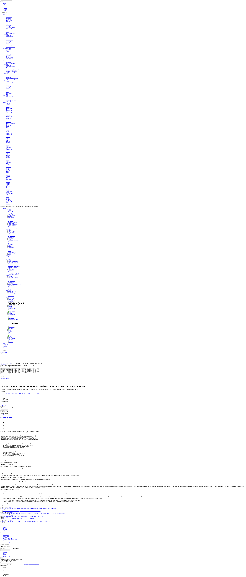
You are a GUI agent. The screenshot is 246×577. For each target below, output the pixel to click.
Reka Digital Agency (5, 556)
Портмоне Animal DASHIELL (27, 518)
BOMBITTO (8, 118)
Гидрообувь (8, 26)
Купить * (2, 406)
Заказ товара (6, 535)
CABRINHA (8, 105)
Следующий (9, 417)
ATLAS (7, 164)
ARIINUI (8, 170)
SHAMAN (8, 183)
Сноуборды (8, 65)
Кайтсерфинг (6, 14)
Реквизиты (5, 529)
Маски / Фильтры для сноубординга (13, 69)
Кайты (7, 15)
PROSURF (8, 142)
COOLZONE (8, 120)
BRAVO (7, 171)
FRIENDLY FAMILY (10, 174)
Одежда (4, 80)
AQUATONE (8, 167)
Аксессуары (5, 95)
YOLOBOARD (9, 144)
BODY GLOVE (9, 186)
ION (6, 132)
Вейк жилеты (9, 38)
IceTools (7, 190)
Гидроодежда (8, 25)
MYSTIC (8, 104)
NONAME (8, 141)
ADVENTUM (9, 201)
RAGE (7, 124)
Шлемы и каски (9, 40)
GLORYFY (8, 175)
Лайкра (7, 85)
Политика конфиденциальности (10, 539)
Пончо (7, 32)
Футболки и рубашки (10, 82)
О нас (4, 527)
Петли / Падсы (9, 20)
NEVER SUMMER (10, 193)
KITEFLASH (8, 147)
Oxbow (7, 197)
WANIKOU (8, 200)
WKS (7, 185)
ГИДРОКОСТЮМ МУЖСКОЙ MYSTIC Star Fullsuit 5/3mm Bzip (50, 513)
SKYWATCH (8, 114)
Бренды (4, 102)
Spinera (7, 198)
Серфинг (5, 60)
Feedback (5, 554)
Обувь (7, 94)
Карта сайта (5, 540)
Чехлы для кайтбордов (11, 33)
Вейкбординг (6, 34)
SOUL (7, 117)
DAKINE (8, 204)
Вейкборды (8, 35)
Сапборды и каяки (7, 48)
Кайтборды (8, 18)
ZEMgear (8, 192)
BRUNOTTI (8, 109)
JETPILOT (8, 172)
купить (10, 507)
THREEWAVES (9, 110)
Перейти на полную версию (15, 556)
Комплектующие (9, 30)
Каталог (5, 3)
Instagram (5, 553)
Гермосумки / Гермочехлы (11, 99)
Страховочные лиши (10, 29)
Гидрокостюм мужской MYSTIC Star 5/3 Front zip (39, 521)
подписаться (15, 548)
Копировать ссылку (5, 378)
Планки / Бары (9, 17)
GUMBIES (8, 146)
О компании (5, 5)
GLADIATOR (9, 133)
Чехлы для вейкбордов (11, 45)
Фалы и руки (8, 37)
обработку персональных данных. (31, 564)
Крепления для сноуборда (11, 71)
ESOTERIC (8, 180)
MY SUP (7, 168)
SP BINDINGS (9, 191)
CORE (7, 135)
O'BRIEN (8, 176)
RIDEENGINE (9, 108)
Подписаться (3, 565)
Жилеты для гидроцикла (11, 79)
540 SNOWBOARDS (10, 123)
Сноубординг (6, 64)
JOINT (7, 139)
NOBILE (7, 107)
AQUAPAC (8, 122)
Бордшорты (8, 84)
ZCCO (7, 202)
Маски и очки (9, 101)
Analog (7, 194)
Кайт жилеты (8, 22)
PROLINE (8, 189)
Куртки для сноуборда (10, 66)
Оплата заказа (6, 536)
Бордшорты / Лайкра (10, 27)
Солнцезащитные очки (11, 100)
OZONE (7, 111)
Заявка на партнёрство (5, 549)
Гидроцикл (5, 73)
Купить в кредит (4, 410)
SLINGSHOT (8, 103)
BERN (7, 163)
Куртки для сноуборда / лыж (12, 89)
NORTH (7, 177)
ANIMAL (8, 178)
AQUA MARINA (9, 112)
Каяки (7, 59)
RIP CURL (8, 187)
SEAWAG (8, 119)
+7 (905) (5, 352)
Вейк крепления (9, 36)
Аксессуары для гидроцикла (12, 78)
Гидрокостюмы (9, 23)
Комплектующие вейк (10, 47)
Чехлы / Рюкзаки (9, 96)
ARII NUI (8, 169)
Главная (2, 363)
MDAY (7, 145)
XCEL (7, 138)
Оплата (4, 6)
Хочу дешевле (4, 405)
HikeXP (7, 129)
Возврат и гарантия (7, 538)
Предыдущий (3, 417)
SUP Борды (8, 49)
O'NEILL (8, 126)
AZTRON (8, 131)
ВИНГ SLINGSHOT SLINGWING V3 (32, 511)
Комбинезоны (9, 90)
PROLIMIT (8, 184)
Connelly (7, 156)
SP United (8, 137)
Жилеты (7, 51)
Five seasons (8, 195)
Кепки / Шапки (9, 93)
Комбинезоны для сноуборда (12, 70)
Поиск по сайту (6, 542)
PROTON (8, 182)
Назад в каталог (4, 364)
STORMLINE (9, 116)
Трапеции (8, 21)
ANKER (7, 140)
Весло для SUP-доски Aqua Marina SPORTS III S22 (41, 505)
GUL (7, 127)
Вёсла (7, 50)
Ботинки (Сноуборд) (10, 72)
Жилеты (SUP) (8, 363)
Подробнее (3, 414)
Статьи (4, 10)
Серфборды (8, 19)
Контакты (5, 9)
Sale (4, 4)
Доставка (5, 8)
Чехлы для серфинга (10, 63)
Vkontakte (5, 552)
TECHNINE (8, 125)
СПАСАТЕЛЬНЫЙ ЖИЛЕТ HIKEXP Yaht (34, 516)
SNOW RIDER (9, 179)
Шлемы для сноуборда (10, 67)
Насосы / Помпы (9, 28)
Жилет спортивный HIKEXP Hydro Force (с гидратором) (43, 508)
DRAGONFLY (9, 134)
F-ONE (7, 130)
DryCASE (8, 199)
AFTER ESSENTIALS (10, 165)
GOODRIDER (9, 115)
